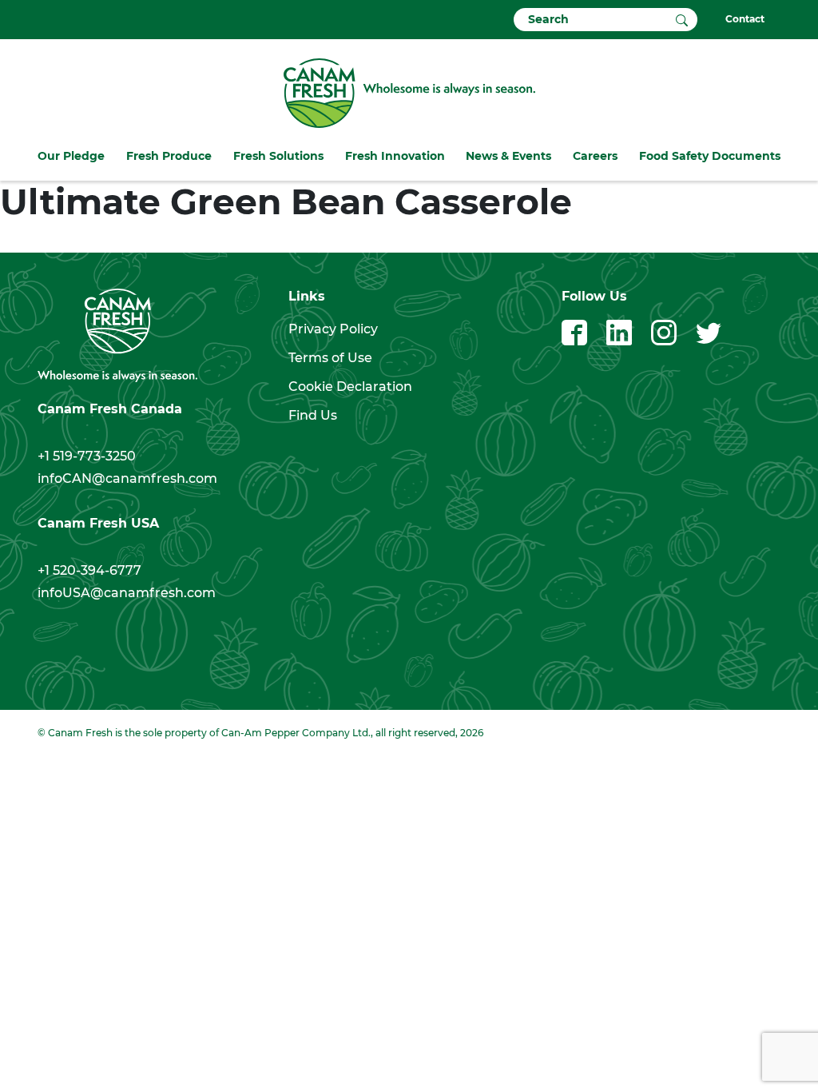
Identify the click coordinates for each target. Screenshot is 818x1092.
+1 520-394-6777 (89, 570)
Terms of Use (330, 357)
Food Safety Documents (709, 156)
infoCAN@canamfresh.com (127, 478)
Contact (744, 19)
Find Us (312, 415)
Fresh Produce (169, 156)
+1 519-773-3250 (87, 456)
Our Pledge (71, 156)
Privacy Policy (333, 329)
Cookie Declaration (350, 386)
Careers (595, 156)
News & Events (508, 156)
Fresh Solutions (278, 156)
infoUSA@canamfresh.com (127, 592)
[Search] (681, 19)
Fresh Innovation (395, 156)
